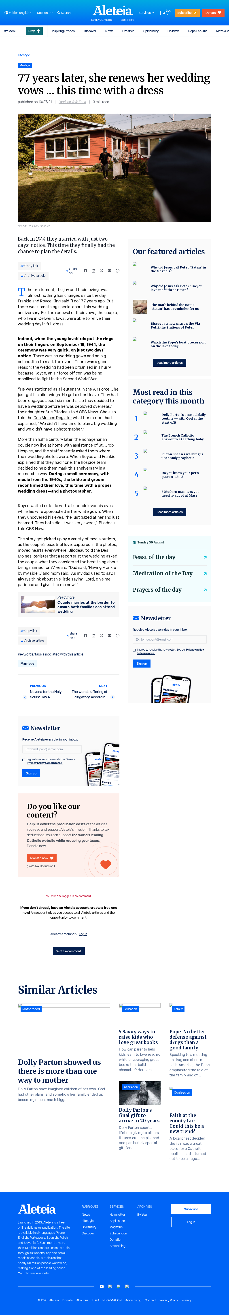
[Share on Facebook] (85, 271)
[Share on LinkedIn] (93, 271)
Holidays (173, 31)
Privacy (186, 1300)
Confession (182, 1092)
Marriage (27, 663)
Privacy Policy (168, 1300)
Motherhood (31, 1009)
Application (117, 1221)
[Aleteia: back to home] (113, 10)
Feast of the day (154, 557)
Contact (150, 1300)
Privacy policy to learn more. (45, 763)
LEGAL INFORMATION (107, 1300)
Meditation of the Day (163, 573)
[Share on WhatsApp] (117, 271)
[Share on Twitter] (101, 271)
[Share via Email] (109, 271)
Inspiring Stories (63, 31)
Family (178, 1009)
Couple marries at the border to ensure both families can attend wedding (86, 607)
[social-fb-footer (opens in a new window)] (110, 1286)
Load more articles (170, 362)
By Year (142, 1215)
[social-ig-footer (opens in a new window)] (127, 1286)
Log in (168, 12)
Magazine (116, 1227)
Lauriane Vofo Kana (72, 102)
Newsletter (117, 1215)
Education (130, 1009)
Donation (116, 1240)
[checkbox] (23, 760)
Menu (12, 31)
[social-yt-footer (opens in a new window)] (102, 1286)
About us (82, 1300)
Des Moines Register (53, 417)
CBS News (88, 411)
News (109, 31)
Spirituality (151, 31)
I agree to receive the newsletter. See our (51, 761)
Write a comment (68, 951)
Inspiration (130, 1087)
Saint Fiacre (127, 20)
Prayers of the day (157, 589)
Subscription (118, 1233)
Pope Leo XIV (197, 31)
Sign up (31, 773)
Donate (211, 12)
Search (66, 13)
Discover (90, 31)
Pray (31, 31)
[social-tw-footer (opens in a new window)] (119, 1286)
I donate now (39, 858)
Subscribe (184, 12)
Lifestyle (128, 31)
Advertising (117, 1246)
